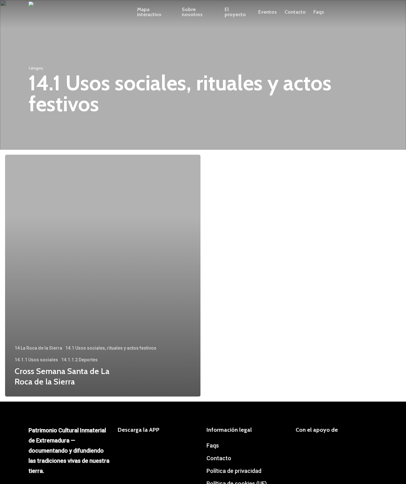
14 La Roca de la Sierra (38, 348)
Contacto (218, 458)
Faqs (212, 445)
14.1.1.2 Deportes (79, 359)
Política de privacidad (233, 471)
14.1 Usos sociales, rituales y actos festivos (110, 348)
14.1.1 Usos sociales (36, 359)
